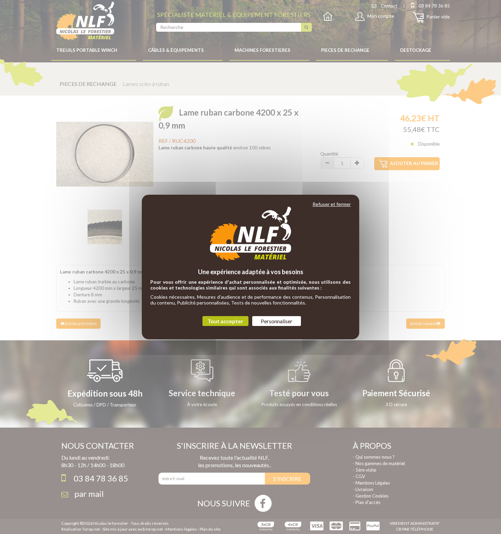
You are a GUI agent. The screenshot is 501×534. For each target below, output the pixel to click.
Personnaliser (276, 321)
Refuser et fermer (332, 204)
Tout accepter (225, 321)
